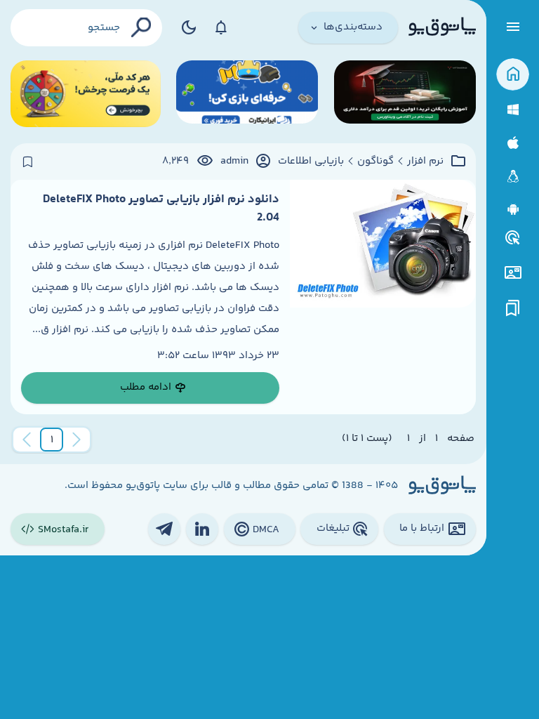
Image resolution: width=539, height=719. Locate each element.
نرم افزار (425, 161)
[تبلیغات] (513, 238)
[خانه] (512, 74)
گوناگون (375, 161)
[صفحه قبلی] (76, 439)
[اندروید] (512, 209)
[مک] (512, 142)
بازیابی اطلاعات (311, 161)
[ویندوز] (512, 110)
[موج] (405, 93)
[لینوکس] (512, 176)
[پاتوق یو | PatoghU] (442, 27)
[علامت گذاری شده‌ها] (513, 308)
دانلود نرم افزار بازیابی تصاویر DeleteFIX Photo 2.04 (161, 208)
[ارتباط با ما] (512, 272)
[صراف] (86, 93)
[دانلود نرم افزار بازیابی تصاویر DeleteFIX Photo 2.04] (383, 297)
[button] (52, 439)
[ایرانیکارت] (247, 93)
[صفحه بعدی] (26, 439)
